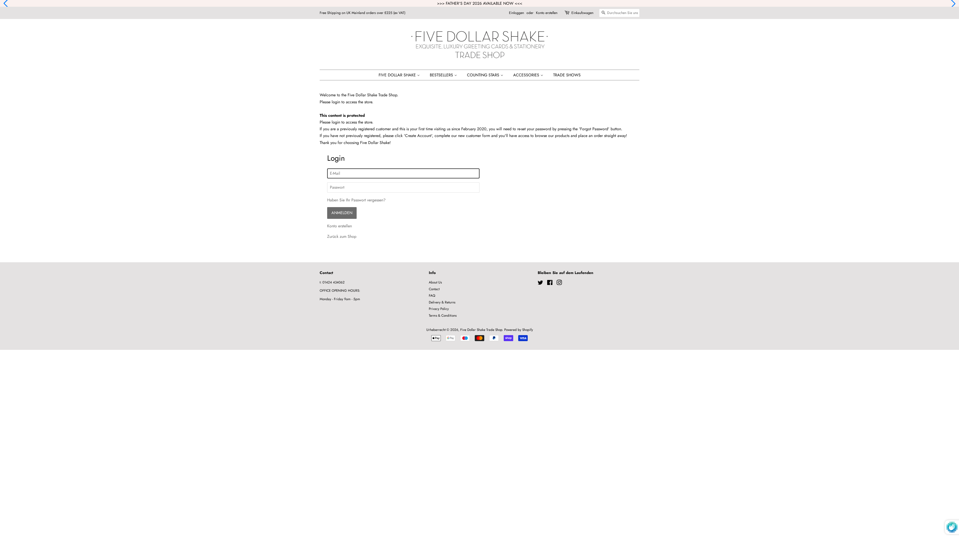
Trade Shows (567, 75)
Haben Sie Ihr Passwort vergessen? (356, 200)
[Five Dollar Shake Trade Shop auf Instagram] (559, 283)
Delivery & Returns (442, 302)
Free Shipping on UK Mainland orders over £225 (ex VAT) (362, 12)
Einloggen (516, 12)
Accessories (526, 75)
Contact (434, 288)
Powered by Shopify (518, 329)
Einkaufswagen (582, 12)
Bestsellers (442, 75)
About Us (435, 282)
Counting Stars (483, 75)
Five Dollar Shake (398, 75)
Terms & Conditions (443, 315)
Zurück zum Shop (341, 236)
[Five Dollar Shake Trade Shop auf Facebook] (550, 283)
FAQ (432, 295)
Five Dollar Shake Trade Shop (481, 329)
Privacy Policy (439, 308)
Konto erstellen (546, 12)
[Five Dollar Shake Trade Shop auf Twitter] (540, 283)
